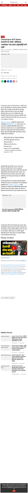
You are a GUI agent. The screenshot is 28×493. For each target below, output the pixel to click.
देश (14, 5)
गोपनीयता (9, 487)
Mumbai (16, 266)
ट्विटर (5, 272)
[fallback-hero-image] (6, 338)
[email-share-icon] (14, 82)
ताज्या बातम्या (4, 5)
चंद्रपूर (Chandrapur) (6, 122)
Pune (12, 266)
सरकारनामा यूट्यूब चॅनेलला (11, 274)
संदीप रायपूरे (6, 73)
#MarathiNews (8, 142)
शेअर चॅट (11, 272)
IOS (18, 269)
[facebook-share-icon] (8, 82)
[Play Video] (14, 248)
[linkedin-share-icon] (11, 82)
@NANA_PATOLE (15, 140)
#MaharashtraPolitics (10, 144)
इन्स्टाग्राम (7, 272)
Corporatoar (12, 298)
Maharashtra (6, 266)
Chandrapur (6, 298)
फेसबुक (2, 272)
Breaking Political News (20, 265)
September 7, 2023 (8, 152)
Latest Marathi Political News (9, 265)
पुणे (22, 5)
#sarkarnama (8, 146)
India (10, 266)
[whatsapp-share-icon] (2, 82)
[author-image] (2, 73)
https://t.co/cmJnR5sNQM (11, 148)
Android (14, 269)
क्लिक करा (24, 261)
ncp (2, 298)
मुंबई (18, 5)
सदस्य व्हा (8, 258)
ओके (14, 491)
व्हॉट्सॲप (21, 272)
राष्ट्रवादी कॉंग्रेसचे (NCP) (12, 124)
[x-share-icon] (5, 82)
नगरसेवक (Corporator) (14, 185)
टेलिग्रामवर (15, 272)
